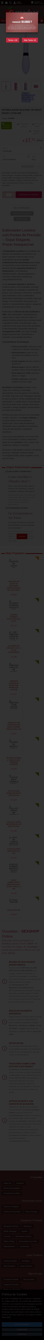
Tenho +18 (12, 40)
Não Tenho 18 (30, 40)
